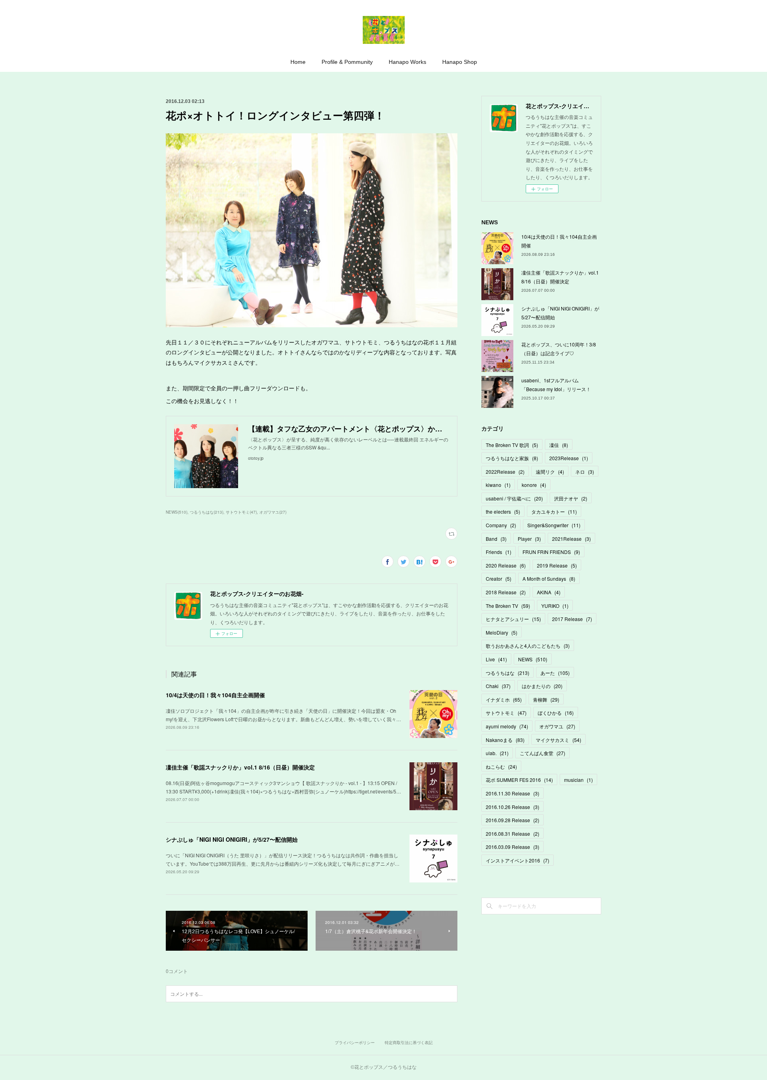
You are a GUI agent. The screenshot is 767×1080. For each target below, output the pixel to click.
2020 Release (506, 565)
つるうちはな (507, 672)
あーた (555, 672)
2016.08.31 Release (512, 833)
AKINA (548, 592)
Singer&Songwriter (553, 525)
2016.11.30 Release (512, 793)
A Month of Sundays (549, 578)
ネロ (584, 471)
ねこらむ (501, 766)
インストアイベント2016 (517, 860)
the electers (503, 511)
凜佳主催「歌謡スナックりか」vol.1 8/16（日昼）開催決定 (240, 767)
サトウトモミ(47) (241, 512)
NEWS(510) (176, 512)
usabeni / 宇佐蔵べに (514, 498)
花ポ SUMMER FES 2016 (519, 779)
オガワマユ (557, 726)
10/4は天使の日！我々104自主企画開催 (215, 695)
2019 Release (557, 565)
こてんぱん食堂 (542, 753)
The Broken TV (508, 605)
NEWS (532, 659)
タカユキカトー (554, 511)
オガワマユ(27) (272, 512)
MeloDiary (501, 632)
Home (298, 62)
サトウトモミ (506, 712)
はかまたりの (542, 685)
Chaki (498, 685)
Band (496, 538)
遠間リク (550, 471)
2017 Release (572, 618)
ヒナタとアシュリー (513, 618)
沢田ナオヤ (570, 498)
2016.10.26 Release (512, 806)
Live (496, 659)
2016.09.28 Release (512, 820)
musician (578, 779)
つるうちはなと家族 (512, 458)
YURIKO (554, 605)
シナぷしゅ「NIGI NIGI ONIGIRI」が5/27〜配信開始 (232, 839)
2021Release (571, 538)
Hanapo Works (407, 62)
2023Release (568, 458)
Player (529, 538)
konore (534, 484)
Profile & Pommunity (347, 62)
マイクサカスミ (558, 739)
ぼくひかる (556, 712)
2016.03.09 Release (512, 846)
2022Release (505, 471)
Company (501, 525)
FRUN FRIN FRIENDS (551, 551)
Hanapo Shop (459, 62)
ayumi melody (507, 726)
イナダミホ (504, 699)
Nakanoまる (505, 739)
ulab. (497, 753)
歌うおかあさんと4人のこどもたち (528, 645)
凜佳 (558, 444)
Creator (498, 578)
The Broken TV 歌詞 (512, 444)
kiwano (498, 484)
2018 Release (506, 592)
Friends (498, 551)
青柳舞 (546, 699)
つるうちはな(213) (206, 512)
